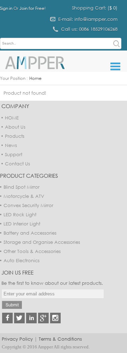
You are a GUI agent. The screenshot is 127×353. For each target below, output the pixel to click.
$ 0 (112, 8)
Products (14, 136)
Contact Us (17, 163)
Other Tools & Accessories (32, 251)
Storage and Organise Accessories (42, 242)
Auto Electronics (22, 260)
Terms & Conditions (60, 339)
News (11, 145)
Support (13, 154)
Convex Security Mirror (28, 205)
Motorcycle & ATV (24, 196)
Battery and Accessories (30, 233)
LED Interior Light (22, 223)
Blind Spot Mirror (22, 187)
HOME (12, 117)
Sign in (6, 8)
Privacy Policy (17, 339)
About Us (15, 127)
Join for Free (31, 8)
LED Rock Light (20, 214)
